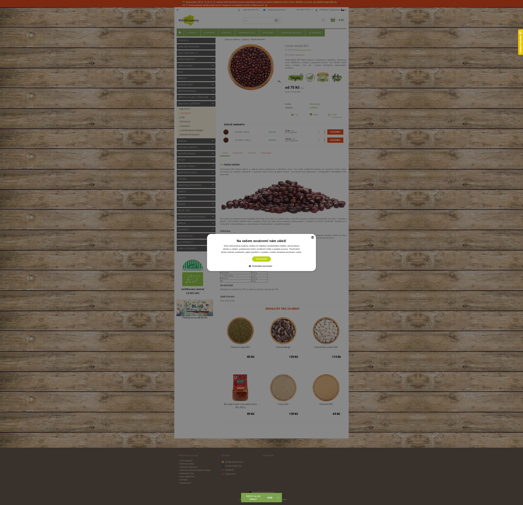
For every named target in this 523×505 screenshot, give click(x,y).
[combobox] (312, 237)
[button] (261, 266)
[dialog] (261, 252)
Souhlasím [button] (261, 259)
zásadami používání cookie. (289, 252)
